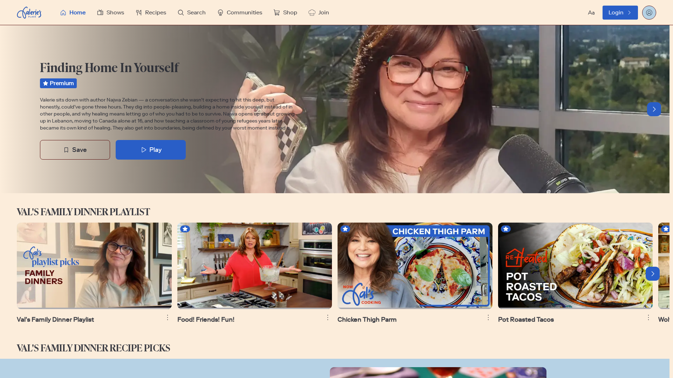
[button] (280, 12)
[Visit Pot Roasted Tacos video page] (575, 266)
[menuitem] (72, 13)
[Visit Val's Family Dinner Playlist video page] (94, 266)
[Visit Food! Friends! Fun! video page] (254, 266)
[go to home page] (29, 13)
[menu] (280, 12)
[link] (620, 13)
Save (79, 150)
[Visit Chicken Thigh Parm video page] (415, 266)
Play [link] (155, 150)
